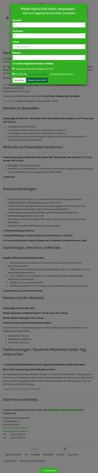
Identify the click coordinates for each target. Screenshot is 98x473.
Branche (17, 52)
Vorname (17, 20)
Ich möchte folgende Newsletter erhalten (33, 63)
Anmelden (19, 80)
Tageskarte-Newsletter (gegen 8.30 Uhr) (34, 68)
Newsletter (50, 470)
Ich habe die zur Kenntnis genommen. (44, 74)
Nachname (18, 30)
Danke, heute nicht (37, 80)
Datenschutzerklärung (38, 74)
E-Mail (16, 41)
